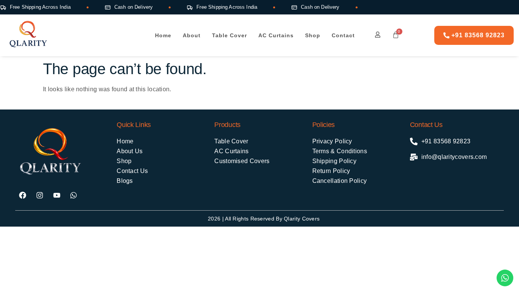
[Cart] (393, 34)
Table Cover (229, 35)
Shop (312, 35)
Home (163, 35)
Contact (343, 35)
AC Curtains (276, 35)
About (192, 35)
